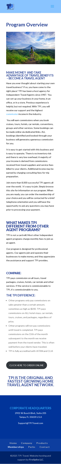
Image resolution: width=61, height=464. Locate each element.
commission (12, 114)
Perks (31, 447)
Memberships (16, 447)
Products (42, 443)
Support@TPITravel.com (30, 423)
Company (26, 443)
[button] (52, 8)
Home (13, 443)
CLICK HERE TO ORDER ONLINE (26, 365)
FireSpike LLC (36, 459)
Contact (45, 447)
